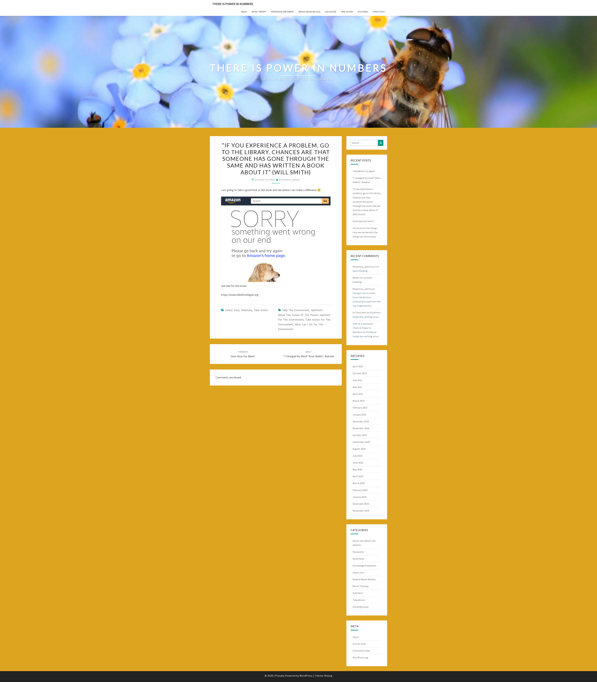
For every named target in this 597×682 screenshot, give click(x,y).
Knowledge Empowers (282, 11)
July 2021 (357, 380)
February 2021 (360, 407)
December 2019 (361, 503)
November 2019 (361, 510)
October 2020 (360, 435)
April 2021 (358, 393)
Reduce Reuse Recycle (309, 11)
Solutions (362, 11)
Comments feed (361, 650)
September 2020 (361, 441)
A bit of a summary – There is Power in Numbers (363, 328)
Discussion (330, 11)
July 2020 (357, 455)
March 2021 (359, 400)
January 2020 (359, 496)
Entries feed (359, 643)
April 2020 (358, 476)
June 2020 (358, 462)
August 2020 (359, 448)
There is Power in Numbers (232, 4)
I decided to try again (364, 171)
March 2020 (359, 483)
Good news (358, 558)
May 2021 (357, 387)
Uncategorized (360, 606)
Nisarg (328, 675)
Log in (356, 636)
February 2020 (360, 490)
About (244, 11)
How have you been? (363, 221)
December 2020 (361, 421)
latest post (379, 11)
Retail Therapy (259, 11)
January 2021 (359, 414)
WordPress (306, 675)
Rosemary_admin (289, 179)
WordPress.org (360, 657)
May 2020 (357, 469)
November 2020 (361, 428)
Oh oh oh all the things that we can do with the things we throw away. (365, 232)
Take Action (347, 11)
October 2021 (360, 373)
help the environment (295, 310)
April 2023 (358, 366)
